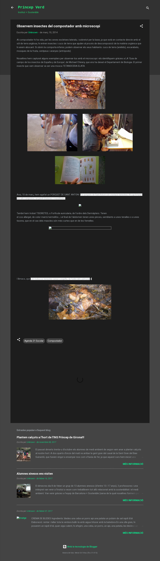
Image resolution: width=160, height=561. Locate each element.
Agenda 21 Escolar (34, 340)
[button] (141, 26)
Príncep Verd (31, 7)
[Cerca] (148, 8)
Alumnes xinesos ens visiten (35, 473)
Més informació (133, 464)
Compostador (55, 340)
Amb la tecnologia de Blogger (82, 546)
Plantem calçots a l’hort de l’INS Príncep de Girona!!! (50, 437)
